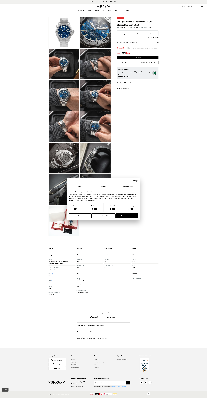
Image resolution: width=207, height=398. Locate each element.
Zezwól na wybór (103, 215)
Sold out (138, 57)
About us (96, 359)
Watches (90, 10)
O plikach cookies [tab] (128, 186)
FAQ (121, 10)
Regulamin (114, 386)
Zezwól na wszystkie (127, 215)
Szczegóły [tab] (103, 186)
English (188, 6)
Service (109, 10)
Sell (103, 10)
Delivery (73, 359)
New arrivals (81, 10)
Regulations (74, 365)
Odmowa (80, 215)
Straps (97, 10)
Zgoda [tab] (79, 186)
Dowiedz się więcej (124, 76)
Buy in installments (148, 62)
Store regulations (122, 359)
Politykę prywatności (121, 386)
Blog (115, 10)
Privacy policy (75, 367)
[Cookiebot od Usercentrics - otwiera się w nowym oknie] (131, 181)
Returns (73, 362)
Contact (127, 10)
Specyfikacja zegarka (153, 37)
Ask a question (127, 62)
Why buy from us (99, 362)
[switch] (94, 209)
